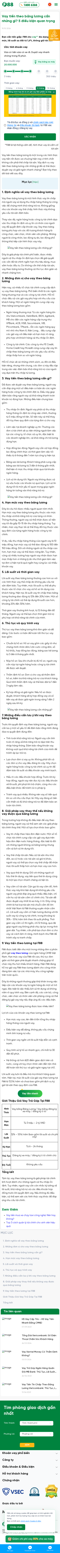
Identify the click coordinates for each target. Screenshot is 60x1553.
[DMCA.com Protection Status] (51, 1492)
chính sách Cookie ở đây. (31, 1521)
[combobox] (36, 1423)
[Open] (50, 1423)
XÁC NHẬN (30, 137)
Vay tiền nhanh (30, 1093)
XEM (27, 1445)
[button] (56, 4)
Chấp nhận (16, 1527)
